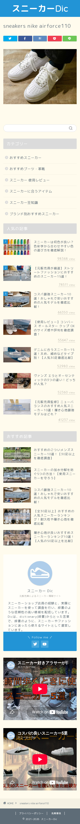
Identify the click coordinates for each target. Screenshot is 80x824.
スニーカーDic (40, 8)
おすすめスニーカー (26, 157)
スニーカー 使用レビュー (30, 180)
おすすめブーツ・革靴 (27, 169)
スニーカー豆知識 (24, 202)
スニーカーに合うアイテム (31, 191)
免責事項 (56, 813)
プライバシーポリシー (31, 813)
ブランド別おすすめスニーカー (34, 214)
